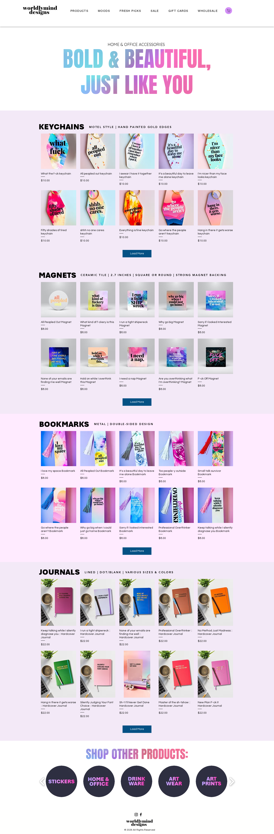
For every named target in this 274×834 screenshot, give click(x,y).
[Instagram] (136, 814)
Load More (137, 253)
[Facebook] (141, 814)
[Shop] (228, 10)
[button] (79, 11)
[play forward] (231, 781)
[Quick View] (58, 151)
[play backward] (42, 781)
